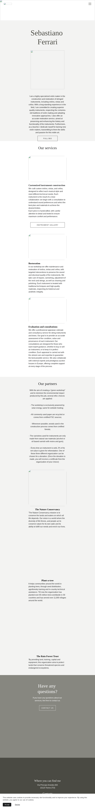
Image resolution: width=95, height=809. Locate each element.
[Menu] (90, 4)
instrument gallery (47, 225)
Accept (7, 805)
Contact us (47, 708)
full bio (47, 138)
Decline (17, 805)
